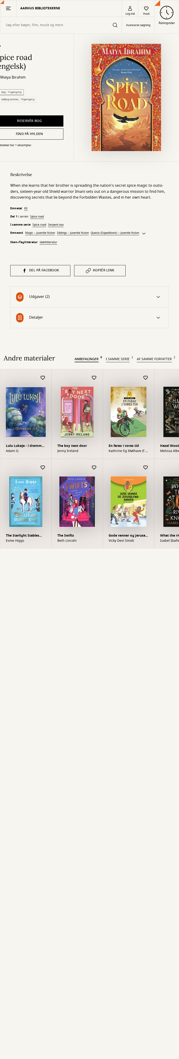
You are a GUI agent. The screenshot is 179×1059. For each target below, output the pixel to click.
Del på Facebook (44, 270)
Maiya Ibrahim (13, 77)
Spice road (37, 216)
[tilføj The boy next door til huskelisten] (94, 378)
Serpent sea (56, 225)
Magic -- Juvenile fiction (40, 233)
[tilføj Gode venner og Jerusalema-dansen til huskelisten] (145, 468)
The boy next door (72, 445)
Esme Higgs (15, 541)
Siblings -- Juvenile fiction (73, 233)
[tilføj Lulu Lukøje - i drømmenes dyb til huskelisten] (43, 378)
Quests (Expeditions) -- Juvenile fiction (115, 233)
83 (26, 208)
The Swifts (65, 535)
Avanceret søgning (138, 25)
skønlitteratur (48, 242)
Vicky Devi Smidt (121, 541)
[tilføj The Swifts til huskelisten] (94, 468)
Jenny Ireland (67, 451)
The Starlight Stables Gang (22, 536)
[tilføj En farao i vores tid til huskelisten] (145, 378)
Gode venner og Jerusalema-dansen (127, 536)
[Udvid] (144, 233)
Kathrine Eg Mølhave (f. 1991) (127, 451)
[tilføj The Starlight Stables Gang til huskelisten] (43, 468)
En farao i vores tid (124, 445)
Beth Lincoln (67, 541)
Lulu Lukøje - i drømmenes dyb (25, 446)
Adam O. (12, 451)
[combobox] (61, 25)
